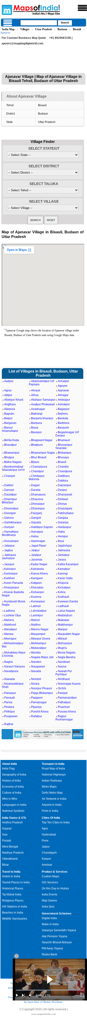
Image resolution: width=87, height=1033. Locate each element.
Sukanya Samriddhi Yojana (59, 930)
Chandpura (65, 471)
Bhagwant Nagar (41, 440)
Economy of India (13, 786)
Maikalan (63, 620)
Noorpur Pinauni (41, 688)
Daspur (62, 490)
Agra (45, 828)
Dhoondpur (11, 508)
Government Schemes (56, 913)
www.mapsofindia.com (43, 1014)
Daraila (35, 490)
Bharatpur (10, 444)
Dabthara (64, 476)
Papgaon (37, 697)
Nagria (8, 661)
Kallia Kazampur (68, 564)
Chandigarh (49, 852)
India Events (49, 894)
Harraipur (37, 531)
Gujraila (36, 522)
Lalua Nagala (66, 610)
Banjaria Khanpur (42, 418)
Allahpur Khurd (13, 399)
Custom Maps (50, 876)
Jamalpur (64, 555)
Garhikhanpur (13, 522)
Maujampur (38, 634)
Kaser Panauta (13, 582)
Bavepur (36, 432)
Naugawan (38, 666)
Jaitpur (35, 550)
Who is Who (9, 798)
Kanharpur (11, 573)
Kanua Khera (39, 573)
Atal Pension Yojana (54, 936)
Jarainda (36, 559)
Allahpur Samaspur (43, 399)
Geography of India (14, 774)
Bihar (5, 864)
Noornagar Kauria (69, 683)
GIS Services (50, 882)
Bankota (63, 418)
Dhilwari (63, 499)
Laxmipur (37, 615)
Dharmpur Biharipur (9, 501)
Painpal (63, 693)
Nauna (62, 666)
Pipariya (36, 707)
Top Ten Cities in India (56, 822)
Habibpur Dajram (42, 527)
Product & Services (55, 871)
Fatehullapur (66, 513)
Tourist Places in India (16, 882)
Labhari (36, 606)
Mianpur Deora (40, 638)
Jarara (62, 559)
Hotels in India (11, 876)
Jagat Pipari (38, 545)
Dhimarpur (38, 503)
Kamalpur (64, 569)
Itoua (61, 541)
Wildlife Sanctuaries (14, 918)
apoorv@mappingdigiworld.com (22, 43)
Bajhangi (36, 413)
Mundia (36, 652)
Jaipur (46, 846)
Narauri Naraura (14, 666)
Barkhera (63, 423)
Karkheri (9, 578)
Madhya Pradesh (13, 852)
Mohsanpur (65, 643)
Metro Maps (49, 786)
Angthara (10, 404)
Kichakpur (64, 587)
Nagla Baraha (66, 657)
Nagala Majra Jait (42, 657)
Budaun (62, 29)
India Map (8, 29)
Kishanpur (37, 592)
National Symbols (13, 810)
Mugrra (62, 648)
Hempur (63, 536)
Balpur (8, 418)
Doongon (10, 513)
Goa (4, 834)
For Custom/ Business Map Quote (24, 38)
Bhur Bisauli (38, 457)
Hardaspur (64, 527)
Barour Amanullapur (10, 429)
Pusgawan (11, 716)
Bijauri (35, 462)
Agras (8, 390)
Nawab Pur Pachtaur (63, 673)
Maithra (36, 624)
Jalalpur (36, 555)
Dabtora (63, 480)
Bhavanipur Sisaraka (63, 446)
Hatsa (35, 536)
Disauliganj (65, 508)
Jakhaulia (64, 550)
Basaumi (63, 427)
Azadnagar (38, 409)
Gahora (9, 517)
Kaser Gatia (65, 578)
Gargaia (63, 517)
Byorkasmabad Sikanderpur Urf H (13, 468)
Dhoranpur (38, 508)
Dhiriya (62, 503)
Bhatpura (37, 444)
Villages (24, 29)
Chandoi (63, 466)
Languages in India (14, 804)
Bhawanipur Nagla (43, 452)
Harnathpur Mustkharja (10, 533)
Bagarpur (64, 409)
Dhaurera (37, 499)
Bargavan (10, 423)
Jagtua (8, 550)
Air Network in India (54, 798)
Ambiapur (64, 399)
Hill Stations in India (14, 906)
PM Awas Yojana (52, 948)
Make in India (50, 924)
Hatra (61, 531)
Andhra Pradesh (12, 822)
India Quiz (48, 906)
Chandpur (37, 471)
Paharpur (10, 693)
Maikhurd (10, 624)
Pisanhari (64, 707)
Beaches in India (12, 912)
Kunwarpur (38, 601)
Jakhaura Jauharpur (9, 556)
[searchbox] (38, 23)
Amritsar (47, 864)
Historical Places (12, 888)
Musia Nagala (66, 652)
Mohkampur (38, 643)
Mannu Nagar (39, 629)
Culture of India (11, 792)
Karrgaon (37, 578)
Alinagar (63, 395)
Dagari (35, 485)
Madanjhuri (65, 615)
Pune (45, 840)
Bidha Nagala (13, 462)
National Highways (54, 774)
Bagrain (9, 413)
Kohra (61, 592)
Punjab (6, 840)
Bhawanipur (11, 452)
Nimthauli (64, 679)
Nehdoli (36, 679)
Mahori (35, 620)
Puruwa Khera (67, 711)
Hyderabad (49, 834)
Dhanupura (38, 494)
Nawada (9, 679)
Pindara (9, 707)
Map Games (49, 900)
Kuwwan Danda (68, 601)
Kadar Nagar (39, 564)
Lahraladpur (39, 610)
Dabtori (8, 485)
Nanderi (36, 661)
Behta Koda (11, 440)
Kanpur (46, 858)
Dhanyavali (65, 494)
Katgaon (36, 582)
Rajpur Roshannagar (64, 718)
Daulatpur (10, 494)
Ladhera (9, 610)
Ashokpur (64, 404)
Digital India (49, 918)
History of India (11, 780)
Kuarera (36, 596)
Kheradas (37, 587)
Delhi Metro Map (52, 792)
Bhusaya (63, 457)
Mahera (9, 620)
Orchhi (62, 688)
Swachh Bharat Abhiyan (57, 942)
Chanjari (9, 476)
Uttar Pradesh (43, 29)
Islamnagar (38, 541)
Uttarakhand (10, 858)
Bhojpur (9, 457)
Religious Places (12, 900)
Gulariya (63, 522)
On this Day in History (55, 888)
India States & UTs (14, 817)
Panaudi (9, 697)
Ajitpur (8, 395)
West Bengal (10, 846)
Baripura (36, 423)
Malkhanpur (65, 624)
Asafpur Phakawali (43, 404)
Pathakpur (64, 702)
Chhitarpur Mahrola (37, 477)
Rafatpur (36, 716)
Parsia (8, 702)
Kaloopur (10, 569)
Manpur (63, 629)
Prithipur (9, 711)
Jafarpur (9, 545)
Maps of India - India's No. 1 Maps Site (6, 9)
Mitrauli (62, 638)
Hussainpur (11, 541)
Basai (34, 427)
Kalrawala (37, 569)
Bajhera (63, 413)
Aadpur (8, 381)
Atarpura (9, 409)
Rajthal (8, 724)
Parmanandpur (67, 697)
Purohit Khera (39, 711)
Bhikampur (64, 452)
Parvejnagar (39, 702)
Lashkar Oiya (12, 615)
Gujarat (6, 828)
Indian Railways (52, 780)
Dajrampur (64, 485)
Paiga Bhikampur (42, 693)
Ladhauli (63, 606)
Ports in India (50, 810)
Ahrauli (35, 390)
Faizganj (36, 513)
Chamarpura (39, 466)
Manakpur (10, 629)
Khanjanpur (11, 587)
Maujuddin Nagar (69, 634)
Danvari (9, 490)
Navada (36, 671)
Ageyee (63, 385)
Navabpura (11, 671)
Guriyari (9, 527)
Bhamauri (64, 440)
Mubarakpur (38, 648)
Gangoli (36, 517)
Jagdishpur (65, 545)
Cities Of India (51, 817)
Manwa (8, 634)
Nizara (35, 683)
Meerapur (10, 638)
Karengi (63, 573)
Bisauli (77, 29)
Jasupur (9, 564)
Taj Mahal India (11, 894)
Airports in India (51, 804)
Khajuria (63, 582)
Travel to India (11, 871)
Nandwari (64, 661)
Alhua (35, 395)
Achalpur (63, 381)
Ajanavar (63, 390)
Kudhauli (63, 596)
